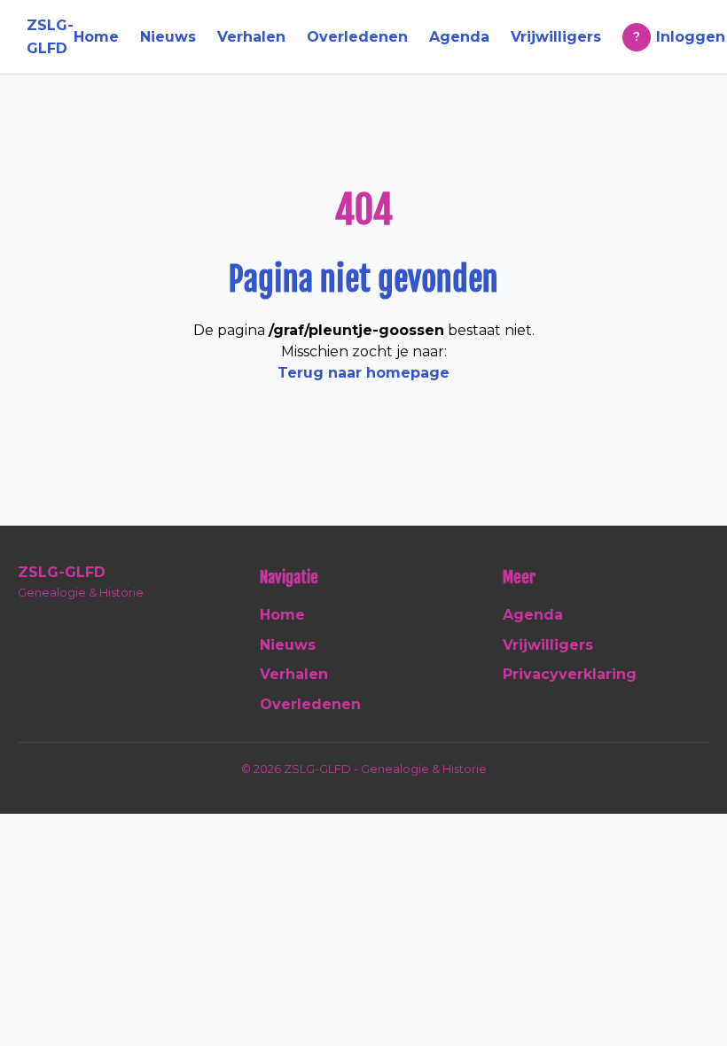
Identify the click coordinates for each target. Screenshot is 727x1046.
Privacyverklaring (570, 674)
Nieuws (168, 36)
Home (96, 36)
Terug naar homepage (363, 372)
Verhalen (251, 36)
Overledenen (357, 36)
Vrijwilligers (556, 36)
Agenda (459, 36)
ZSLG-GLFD (50, 37)
